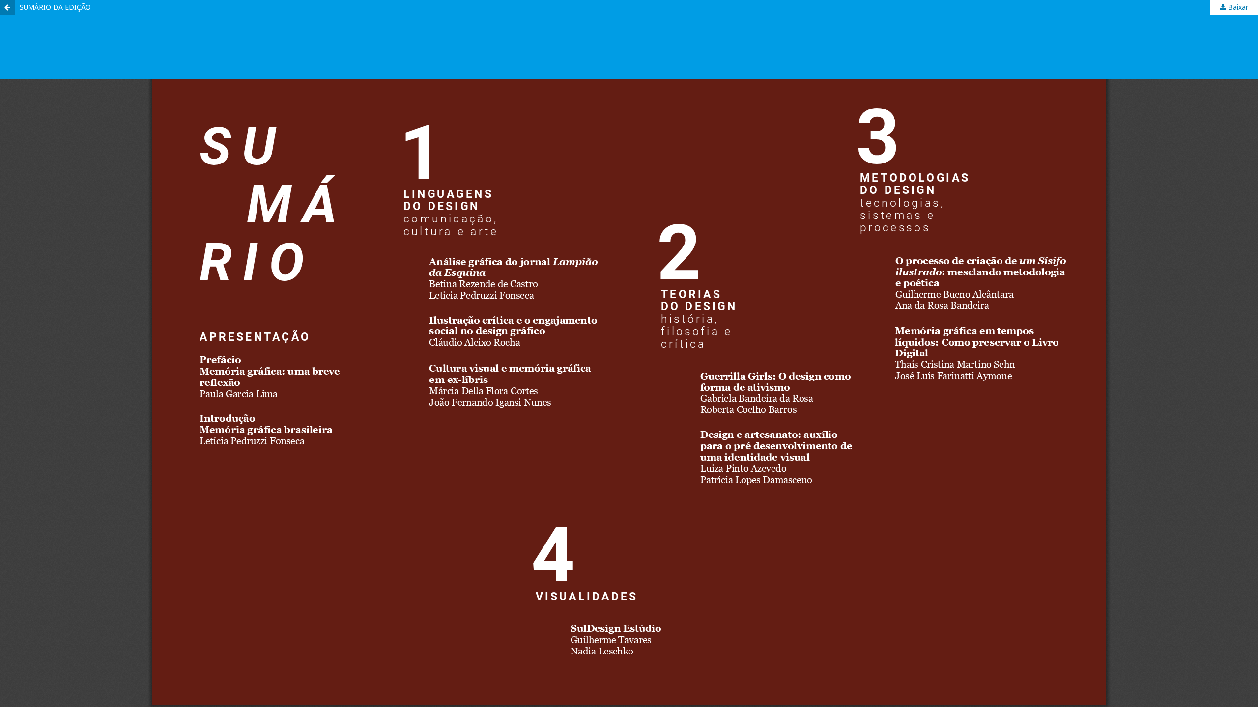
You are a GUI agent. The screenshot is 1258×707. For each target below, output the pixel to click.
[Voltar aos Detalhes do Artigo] (7, 7)
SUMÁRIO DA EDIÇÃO (55, 7)
